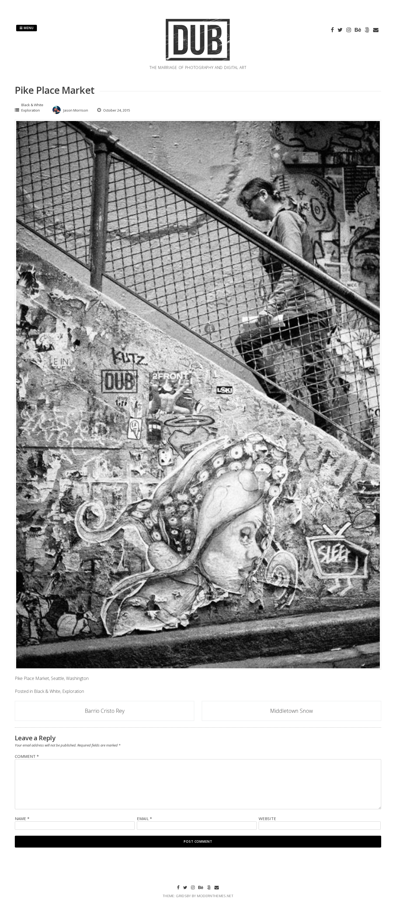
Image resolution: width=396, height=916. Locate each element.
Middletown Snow (291, 710)
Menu (28, 28)
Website (267, 818)
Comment (27, 756)
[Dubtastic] (198, 61)
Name (22, 818)
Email (144, 818)
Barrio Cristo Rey (104, 710)
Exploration (30, 110)
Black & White (32, 104)
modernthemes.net (215, 895)
